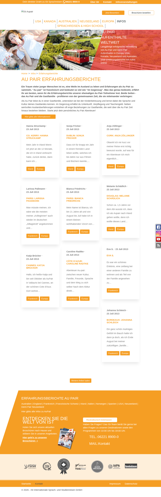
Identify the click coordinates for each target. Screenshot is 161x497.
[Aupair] (27, 11)
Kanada (50, 21)
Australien (68, 21)
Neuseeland (89, 21)
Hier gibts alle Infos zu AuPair (36, 411)
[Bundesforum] (131, 466)
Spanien (112, 404)
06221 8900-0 (108, 437)
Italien (91, 404)
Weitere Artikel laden (80, 381)
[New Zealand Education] (80, 466)
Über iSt (94, 2)
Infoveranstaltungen (126, 2)
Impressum (115, 483)
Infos (121, 21)
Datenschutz (131, 483)
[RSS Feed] (158, 245)
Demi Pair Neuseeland (32, 407)
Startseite (26, 483)
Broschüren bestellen (141, 13)
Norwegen (101, 404)
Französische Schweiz (67, 404)
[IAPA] (114, 466)
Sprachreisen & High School (80, 25)
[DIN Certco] (47, 466)
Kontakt (107, 2)
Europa (108, 21)
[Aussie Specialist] (97, 466)
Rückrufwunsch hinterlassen (99, 420)
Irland (30, 169)
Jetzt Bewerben (112, 13)
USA (38, 21)
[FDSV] (30, 466)
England (37, 404)
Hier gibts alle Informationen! (37, 117)
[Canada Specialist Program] (63, 467)
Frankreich (32, 236)
